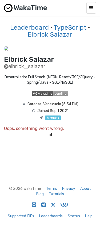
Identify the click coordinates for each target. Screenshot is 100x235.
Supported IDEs (21, 216)
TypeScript (70, 27)
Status (74, 216)
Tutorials (56, 194)
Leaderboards (51, 216)
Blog (40, 194)
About (85, 188)
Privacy (68, 188)
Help (89, 216)
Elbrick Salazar (50, 34)
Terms (51, 188)
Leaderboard (29, 27)
